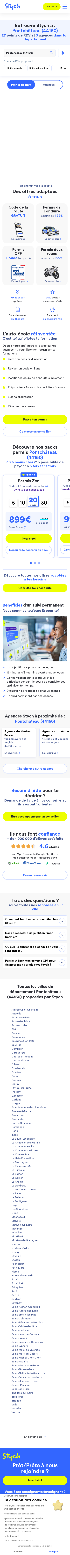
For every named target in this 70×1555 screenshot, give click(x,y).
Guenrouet (18, 1115)
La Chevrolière (20, 1154)
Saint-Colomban (21, 1318)
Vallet (15, 1404)
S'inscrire (52, 7)
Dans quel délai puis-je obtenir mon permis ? (29, 935)
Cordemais (18, 1068)
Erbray (15, 1084)
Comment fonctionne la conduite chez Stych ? (31, 921)
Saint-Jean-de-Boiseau (25, 1334)
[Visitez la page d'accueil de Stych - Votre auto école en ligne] (11, 6)
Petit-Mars (18, 1267)
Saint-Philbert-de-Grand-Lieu (29, 1373)
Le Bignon (17, 1174)
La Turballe (18, 1170)
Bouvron (16, 1045)
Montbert (17, 1236)
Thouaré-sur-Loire (22, 1393)
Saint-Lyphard (20, 1346)
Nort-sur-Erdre (20, 1248)
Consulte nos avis (35, 875)
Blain (14, 1029)
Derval (15, 1076)
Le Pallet (17, 1193)
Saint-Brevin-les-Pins (24, 1314)
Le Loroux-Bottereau (24, 1189)
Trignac (16, 1400)
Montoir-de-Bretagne (24, 1240)
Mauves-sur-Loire (22, 1224)
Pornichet (17, 1283)
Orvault (16, 1256)
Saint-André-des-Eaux (25, 1310)
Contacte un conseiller (35, 431)
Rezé (14, 1291)
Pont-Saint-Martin (22, 1275)
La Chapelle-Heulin (23, 1146)
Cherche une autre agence (35, 768)
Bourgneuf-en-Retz (23, 1041)
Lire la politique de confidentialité (18, 1541)
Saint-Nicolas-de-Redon (26, 1365)
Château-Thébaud (23, 1056)
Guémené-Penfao (22, 1111)
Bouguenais (18, 1037)
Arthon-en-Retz (21, 1017)
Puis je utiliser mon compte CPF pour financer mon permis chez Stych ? (30, 962)
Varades (16, 1408)
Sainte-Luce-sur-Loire (24, 1381)
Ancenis (16, 1013)
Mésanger (17, 1228)
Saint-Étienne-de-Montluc (27, 1322)
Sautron (16, 1299)
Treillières (17, 1397)
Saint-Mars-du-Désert (25, 1353)
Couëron (17, 1072)
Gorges (16, 1103)
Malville (16, 1221)
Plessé (15, 1271)
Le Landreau (19, 1185)
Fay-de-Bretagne (22, 1088)
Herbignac (18, 1127)
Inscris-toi (28, 538)
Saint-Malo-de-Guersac (26, 1350)
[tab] (35, 1437)
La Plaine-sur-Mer (22, 1166)
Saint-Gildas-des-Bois (24, 1326)
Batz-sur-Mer (19, 1025)
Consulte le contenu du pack (28, 550)
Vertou (16, 1412)
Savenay (16, 1303)
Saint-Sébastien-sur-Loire (27, 1377)
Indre (15, 1135)
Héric (15, 1131)
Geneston (17, 1095)
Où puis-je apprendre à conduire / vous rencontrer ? (31, 948)
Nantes (16, 1244)
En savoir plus (12, 753)
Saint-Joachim (20, 1338)
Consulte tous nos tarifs (35, 587)
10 (22, 503)
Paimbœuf (18, 1264)
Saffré (15, 1295)
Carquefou (18, 1052)
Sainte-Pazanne (21, 1385)
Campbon (17, 1049)
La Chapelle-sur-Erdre (25, 1150)
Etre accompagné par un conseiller (35, 816)
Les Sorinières (20, 1209)
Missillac (17, 1232)
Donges (16, 1080)
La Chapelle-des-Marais (26, 1142)
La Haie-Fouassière (23, 1158)
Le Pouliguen (19, 1201)
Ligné (15, 1213)
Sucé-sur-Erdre (20, 1389)
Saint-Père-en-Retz (23, 1369)
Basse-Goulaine (21, 1021)
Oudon (16, 1260)
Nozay (15, 1252)
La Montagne (20, 1162)
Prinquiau (17, 1287)
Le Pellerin (18, 1197)
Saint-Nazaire (20, 1361)
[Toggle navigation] (64, 6)
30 (44, 503)
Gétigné (16, 1099)
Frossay (16, 1092)
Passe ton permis (35, 419)
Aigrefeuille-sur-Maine (25, 1009)
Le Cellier (17, 1178)
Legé (14, 1205)
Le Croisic (17, 1181)
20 (33, 501)
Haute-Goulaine (21, 1123)
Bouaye (16, 1033)
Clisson (16, 1064)
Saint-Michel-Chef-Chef (26, 1357)
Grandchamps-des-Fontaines (29, 1107)
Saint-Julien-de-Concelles (27, 1342)
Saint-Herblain (20, 1330)
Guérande (17, 1119)
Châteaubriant (20, 1060)
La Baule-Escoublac (23, 1138)
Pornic (15, 1279)
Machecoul (18, 1217)
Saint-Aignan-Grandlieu (26, 1307)
